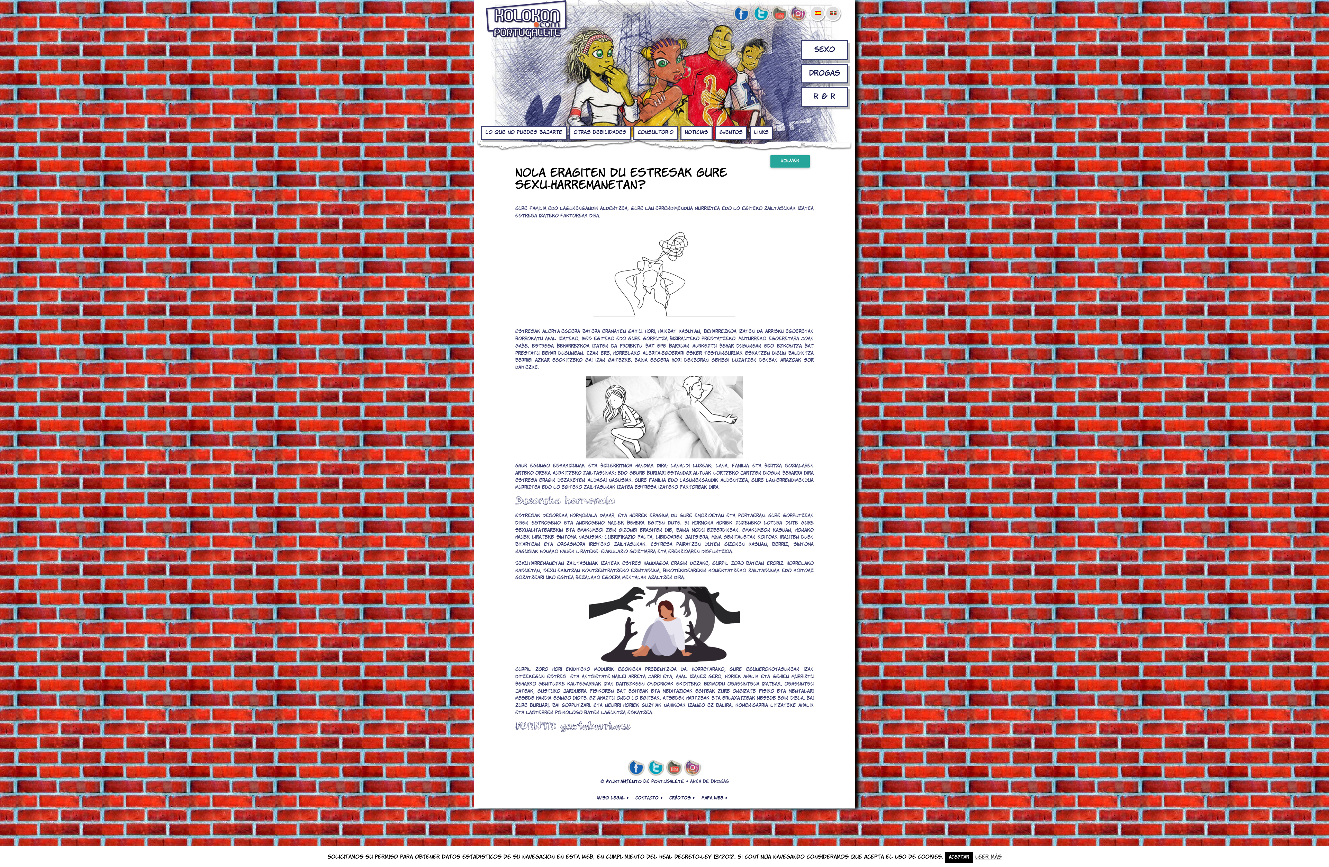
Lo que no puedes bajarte (524, 132)
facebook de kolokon (741, 14)
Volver (790, 161)
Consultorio (655, 132)
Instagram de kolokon (798, 14)
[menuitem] (817, 8)
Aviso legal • (613, 798)
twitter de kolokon (760, 14)
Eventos (731, 132)
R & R (824, 96)
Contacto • (648, 798)
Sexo (824, 50)
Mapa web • (714, 798)
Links (761, 132)
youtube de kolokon (779, 14)
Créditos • (682, 798)
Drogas (824, 73)
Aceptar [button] (959, 857)
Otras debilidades (600, 132)
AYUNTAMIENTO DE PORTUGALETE (645, 782)
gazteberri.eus (595, 725)
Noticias (696, 132)
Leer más (988, 857)
